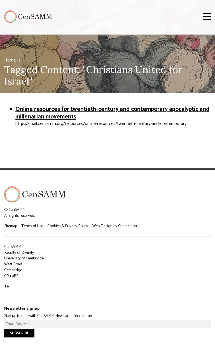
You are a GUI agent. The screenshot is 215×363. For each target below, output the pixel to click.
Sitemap (10, 226)
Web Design (102, 226)
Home (10, 60)
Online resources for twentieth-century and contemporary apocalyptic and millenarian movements (112, 113)
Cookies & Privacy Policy (67, 226)
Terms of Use (32, 226)
